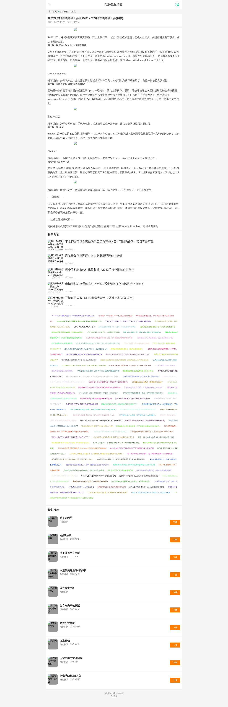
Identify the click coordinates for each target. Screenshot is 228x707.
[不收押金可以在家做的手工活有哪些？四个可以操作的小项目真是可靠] (55, 245)
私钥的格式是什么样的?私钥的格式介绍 (112, 487)
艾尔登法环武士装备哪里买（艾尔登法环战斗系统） (155, 338)
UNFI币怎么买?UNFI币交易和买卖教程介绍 (82, 404)
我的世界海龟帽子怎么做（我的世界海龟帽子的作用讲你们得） (127, 354)
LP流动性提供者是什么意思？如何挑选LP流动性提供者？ (107, 492)
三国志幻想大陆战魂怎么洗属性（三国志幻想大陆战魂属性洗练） (128, 321)
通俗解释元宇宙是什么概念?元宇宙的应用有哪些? (90, 481)
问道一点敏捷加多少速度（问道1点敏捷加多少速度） (156, 437)
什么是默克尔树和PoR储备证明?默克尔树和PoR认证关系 (113, 437)
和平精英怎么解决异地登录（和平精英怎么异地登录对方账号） (138, 426)
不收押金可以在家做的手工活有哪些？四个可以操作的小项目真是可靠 (109, 241)
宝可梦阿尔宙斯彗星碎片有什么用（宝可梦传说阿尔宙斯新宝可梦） (110, 338)
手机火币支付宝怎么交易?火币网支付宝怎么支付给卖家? (151, 492)
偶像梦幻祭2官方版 (70, 675)
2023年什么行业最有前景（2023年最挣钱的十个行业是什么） (73, 316)
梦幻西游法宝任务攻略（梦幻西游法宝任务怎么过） (141, 376)
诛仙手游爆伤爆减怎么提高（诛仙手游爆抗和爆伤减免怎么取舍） (93, 409)
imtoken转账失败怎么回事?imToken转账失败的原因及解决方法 (79, 321)
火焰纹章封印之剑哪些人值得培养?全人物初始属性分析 (139, 476)
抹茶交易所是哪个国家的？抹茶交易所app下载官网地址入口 (85, 349)
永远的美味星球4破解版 (73, 570)
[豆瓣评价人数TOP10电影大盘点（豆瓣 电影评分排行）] (55, 301)
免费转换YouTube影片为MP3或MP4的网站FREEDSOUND (134, 465)
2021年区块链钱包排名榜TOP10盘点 (64, 476)
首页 (54, 11)
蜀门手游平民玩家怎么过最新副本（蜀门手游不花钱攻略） (72, 459)
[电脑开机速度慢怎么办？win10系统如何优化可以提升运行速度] (55, 287)
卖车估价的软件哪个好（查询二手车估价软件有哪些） (118, 327)
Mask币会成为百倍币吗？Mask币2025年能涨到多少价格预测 (132, 448)
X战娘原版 (65, 535)
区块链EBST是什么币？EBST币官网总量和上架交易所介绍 (99, 387)
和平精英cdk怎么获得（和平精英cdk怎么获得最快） (138, 415)
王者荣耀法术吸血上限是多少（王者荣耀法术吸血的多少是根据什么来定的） (96, 454)
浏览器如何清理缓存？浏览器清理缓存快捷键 (93, 255)
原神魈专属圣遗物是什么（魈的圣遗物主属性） (127, 349)
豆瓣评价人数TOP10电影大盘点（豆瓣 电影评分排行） (100, 297)
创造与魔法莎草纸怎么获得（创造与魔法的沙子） (133, 398)
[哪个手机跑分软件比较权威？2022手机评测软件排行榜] (55, 273)
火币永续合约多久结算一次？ (84, 327)
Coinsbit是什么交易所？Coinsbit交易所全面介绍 (98, 476)
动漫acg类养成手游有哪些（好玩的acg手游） (67, 332)
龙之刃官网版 (67, 623)
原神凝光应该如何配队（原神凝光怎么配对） (148, 382)
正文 (72, 11)
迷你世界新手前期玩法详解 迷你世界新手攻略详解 (84, 354)
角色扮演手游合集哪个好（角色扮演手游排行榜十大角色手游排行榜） (121, 459)
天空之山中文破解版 (71, 658)
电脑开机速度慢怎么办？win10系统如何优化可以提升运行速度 (104, 283)
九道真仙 (65, 640)
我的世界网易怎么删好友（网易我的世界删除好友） (154, 470)
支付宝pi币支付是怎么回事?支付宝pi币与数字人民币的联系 (101, 421)
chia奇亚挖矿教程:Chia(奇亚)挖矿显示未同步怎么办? (70, 443)
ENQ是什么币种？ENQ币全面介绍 (81, 487)
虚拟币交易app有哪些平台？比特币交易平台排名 (157, 327)
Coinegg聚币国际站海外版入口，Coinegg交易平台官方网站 (152, 432)
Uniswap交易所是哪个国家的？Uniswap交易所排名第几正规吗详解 (82, 448)
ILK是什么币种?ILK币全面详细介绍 (120, 470)
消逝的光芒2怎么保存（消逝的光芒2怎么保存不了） (119, 404)
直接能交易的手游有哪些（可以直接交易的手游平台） (70, 437)
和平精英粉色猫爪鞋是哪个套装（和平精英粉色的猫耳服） (143, 393)
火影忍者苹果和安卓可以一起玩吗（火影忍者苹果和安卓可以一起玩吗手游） (93, 376)
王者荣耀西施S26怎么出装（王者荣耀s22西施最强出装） (145, 421)
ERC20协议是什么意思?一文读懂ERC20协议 (103, 332)
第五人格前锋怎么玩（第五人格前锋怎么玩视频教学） (142, 332)
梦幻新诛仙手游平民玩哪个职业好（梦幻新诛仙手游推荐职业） (98, 343)
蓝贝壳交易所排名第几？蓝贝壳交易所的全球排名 (146, 487)
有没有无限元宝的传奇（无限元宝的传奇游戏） (110, 432)
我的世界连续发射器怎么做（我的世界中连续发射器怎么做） (94, 415)
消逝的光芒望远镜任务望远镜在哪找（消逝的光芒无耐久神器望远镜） (125, 360)
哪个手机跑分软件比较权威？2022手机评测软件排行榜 (99, 269)
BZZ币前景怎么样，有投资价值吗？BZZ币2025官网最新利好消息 (116, 443)
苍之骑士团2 (67, 587)
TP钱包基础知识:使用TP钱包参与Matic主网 (97, 426)
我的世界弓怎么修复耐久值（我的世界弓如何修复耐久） (109, 382)
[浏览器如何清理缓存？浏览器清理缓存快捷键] (55, 259)
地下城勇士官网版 (70, 552)
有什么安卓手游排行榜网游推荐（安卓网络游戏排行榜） (99, 393)
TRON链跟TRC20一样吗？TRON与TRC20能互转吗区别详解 (83, 365)
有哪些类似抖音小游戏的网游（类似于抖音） (138, 371)
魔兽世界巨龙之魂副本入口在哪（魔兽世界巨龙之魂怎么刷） (88, 465)
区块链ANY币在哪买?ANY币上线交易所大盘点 (115, 316)
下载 (175, 522)
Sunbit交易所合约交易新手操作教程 (136, 343)
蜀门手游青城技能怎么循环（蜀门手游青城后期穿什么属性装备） (150, 454)
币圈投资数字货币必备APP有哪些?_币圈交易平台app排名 (83, 470)
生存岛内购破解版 (70, 605)
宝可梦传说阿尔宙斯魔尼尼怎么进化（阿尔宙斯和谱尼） (131, 481)
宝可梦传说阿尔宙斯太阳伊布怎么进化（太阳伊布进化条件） (130, 365)
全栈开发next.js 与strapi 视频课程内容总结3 (96, 398)
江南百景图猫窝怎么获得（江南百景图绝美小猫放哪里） (144, 387)
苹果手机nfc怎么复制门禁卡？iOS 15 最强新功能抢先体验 (98, 371)
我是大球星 (66, 517)
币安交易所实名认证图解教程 (61, 343)
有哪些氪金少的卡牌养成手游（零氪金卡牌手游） (79, 360)
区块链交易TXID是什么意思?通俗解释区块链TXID (138, 409)
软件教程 (63, 11)
